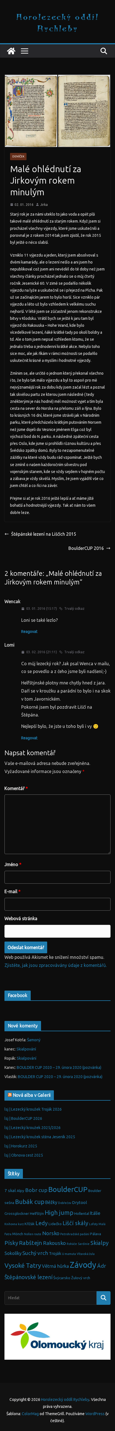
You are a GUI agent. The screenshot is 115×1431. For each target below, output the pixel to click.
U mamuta (69, 1254)
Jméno (12, 864)
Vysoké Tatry (22, 1265)
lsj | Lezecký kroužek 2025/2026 (32, 1127)
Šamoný (33, 1040)
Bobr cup (36, 1190)
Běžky (51, 1202)
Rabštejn (30, 1243)
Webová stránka (20, 918)
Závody (83, 1264)
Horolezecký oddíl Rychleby (57, 22)
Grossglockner (16, 1213)
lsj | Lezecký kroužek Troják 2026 (33, 1109)
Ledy (41, 1223)
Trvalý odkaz (74, 608)
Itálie (95, 1213)
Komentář (16, 788)
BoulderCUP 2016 (86, 548)
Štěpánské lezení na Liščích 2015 (43, 534)
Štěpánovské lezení (28, 1277)
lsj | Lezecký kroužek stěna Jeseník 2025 (39, 1137)
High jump (59, 1212)
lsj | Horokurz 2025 (20, 1146)
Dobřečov (64, 1203)
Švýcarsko (61, 1278)
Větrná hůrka (55, 1266)
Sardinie (84, 1243)
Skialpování (26, 1049)
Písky (11, 1243)
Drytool (79, 1202)
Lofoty (93, 1224)
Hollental (81, 1213)
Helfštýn (37, 1213)
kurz (21, 1224)
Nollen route (32, 1234)
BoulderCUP (67, 1189)
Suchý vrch (35, 1253)
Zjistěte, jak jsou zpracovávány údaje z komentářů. (55, 965)
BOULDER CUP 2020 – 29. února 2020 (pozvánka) (59, 1067)
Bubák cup (29, 1201)
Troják (55, 1253)
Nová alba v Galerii (32, 1095)
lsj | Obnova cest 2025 (23, 1155)
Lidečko (55, 1224)
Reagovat (29, 631)
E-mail (12, 891)
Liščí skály (75, 1223)
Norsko (50, 1233)
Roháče (72, 1243)
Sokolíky (12, 1253)
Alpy (20, 1191)
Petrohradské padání (74, 1234)
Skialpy (99, 1243)
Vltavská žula (86, 1254)
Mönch (17, 1234)
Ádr (101, 1266)
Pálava (95, 1234)
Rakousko (54, 1243)
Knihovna (10, 1224)
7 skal (10, 1190)
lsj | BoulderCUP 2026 (23, 1118)
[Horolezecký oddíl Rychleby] (11, 51)
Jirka (44, 204)
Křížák (30, 1224)
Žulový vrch (80, 1278)
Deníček (18, 156)
